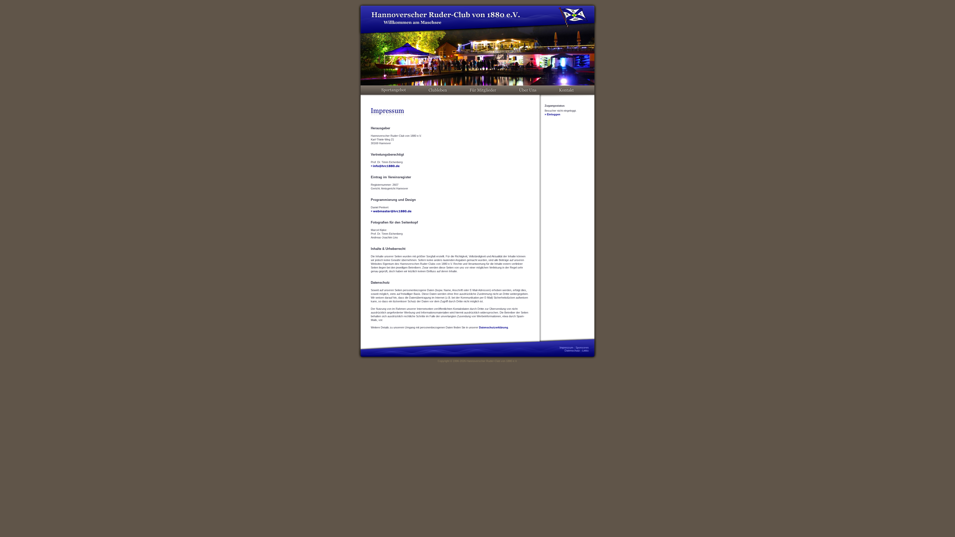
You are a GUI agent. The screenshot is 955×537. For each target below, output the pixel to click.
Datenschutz (572, 350)
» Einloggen (552, 114)
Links (585, 350)
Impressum (566, 347)
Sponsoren (582, 347)
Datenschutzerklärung (493, 327)
